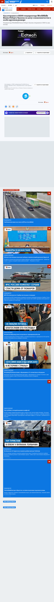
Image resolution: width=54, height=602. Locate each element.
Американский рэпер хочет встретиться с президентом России (22, 334)
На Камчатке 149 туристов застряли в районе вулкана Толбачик (22, 451)
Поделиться (29, 52)
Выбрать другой (8, 10)
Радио (36, 5)
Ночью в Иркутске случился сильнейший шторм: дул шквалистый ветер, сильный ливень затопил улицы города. (27, 493)
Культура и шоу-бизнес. (8, 332)
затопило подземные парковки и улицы (24, 490)
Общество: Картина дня (8, 408)
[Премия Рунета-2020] (20, 1)
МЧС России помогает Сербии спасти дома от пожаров (19, 295)
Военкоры (23, 9)
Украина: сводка (31, 9)
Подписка (49, 5)
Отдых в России (46, 9)
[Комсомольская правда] (12, 1)
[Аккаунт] (51, 1)
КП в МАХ (39, 9)
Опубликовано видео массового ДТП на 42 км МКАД (18, 222)
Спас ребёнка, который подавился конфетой (16, 410)
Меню (2, 1)
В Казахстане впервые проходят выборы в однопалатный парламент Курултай (26, 257)
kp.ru (12, 52)
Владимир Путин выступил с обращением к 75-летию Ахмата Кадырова (24, 372)
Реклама (42, 5)
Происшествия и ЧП (7, 220)
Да (3, 10)
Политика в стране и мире (8, 255)
